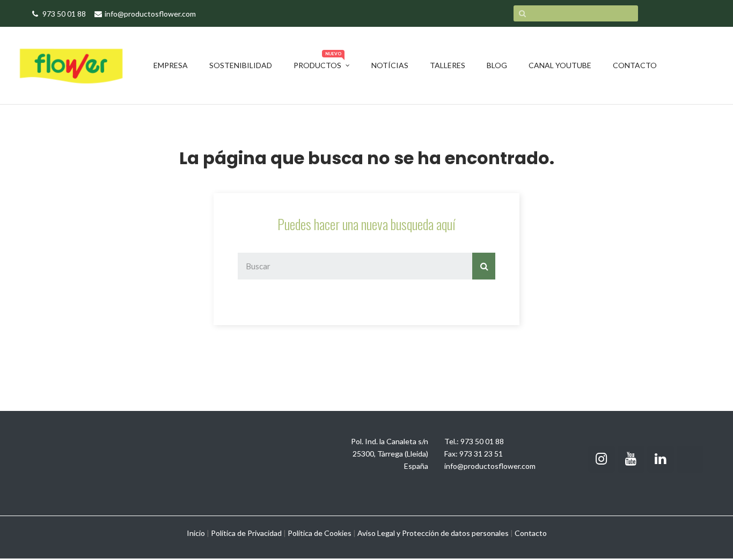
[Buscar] (483, 266)
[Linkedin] (660, 459)
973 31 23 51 (481, 453)
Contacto (531, 533)
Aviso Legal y (378, 533)
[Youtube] (631, 459)
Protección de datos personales (455, 533)
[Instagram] (601, 459)
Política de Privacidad (246, 533)
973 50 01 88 (482, 441)
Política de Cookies (319, 533)
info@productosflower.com (490, 465)
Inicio (196, 533)
